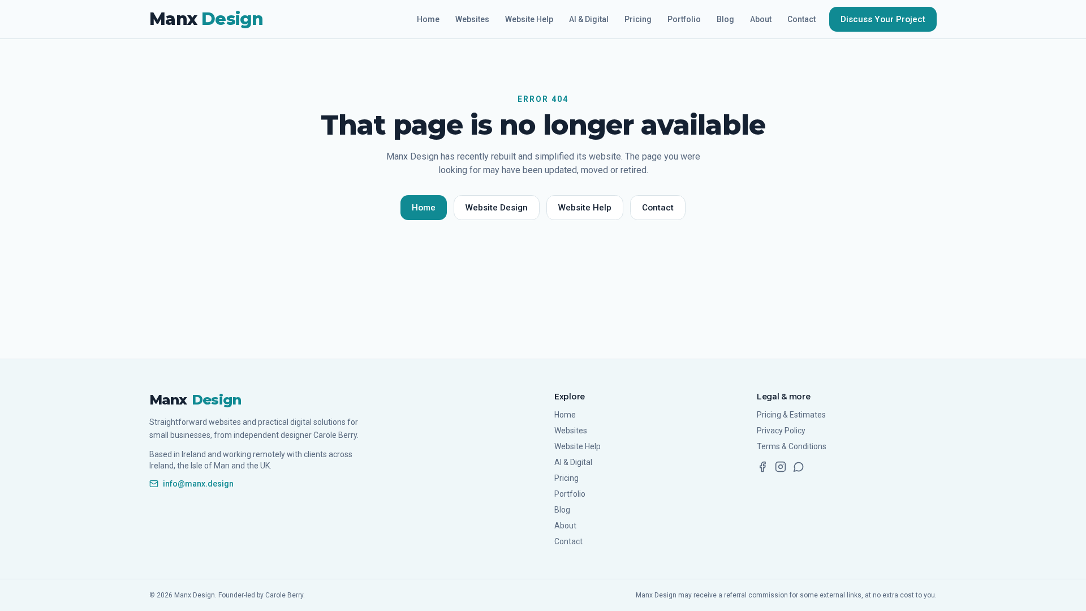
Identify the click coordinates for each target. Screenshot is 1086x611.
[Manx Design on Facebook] (762, 466)
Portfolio (684, 19)
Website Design (497, 208)
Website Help (529, 19)
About (761, 19)
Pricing (638, 19)
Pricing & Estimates (791, 414)
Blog (725, 19)
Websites (472, 19)
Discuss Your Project (883, 19)
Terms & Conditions (791, 446)
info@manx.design (198, 483)
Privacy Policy (781, 430)
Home (428, 19)
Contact (801, 19)
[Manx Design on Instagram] (780, 466)
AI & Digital (589, 19)
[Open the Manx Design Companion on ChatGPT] (798, 466)
